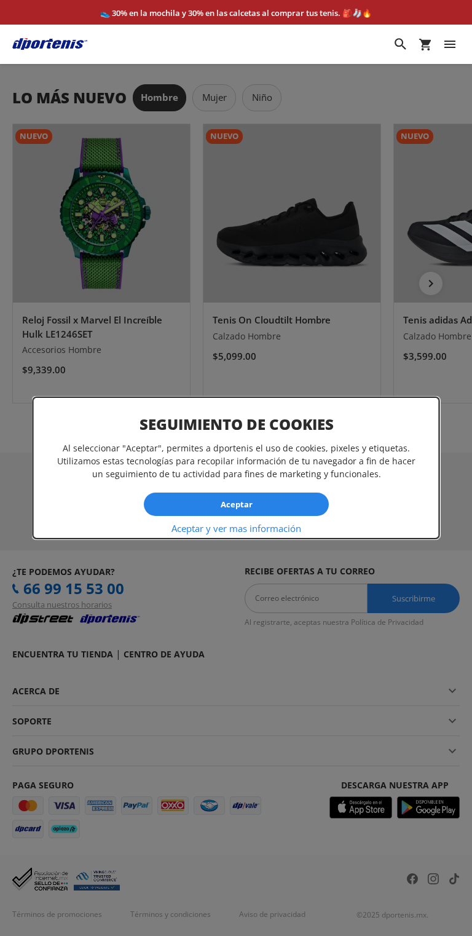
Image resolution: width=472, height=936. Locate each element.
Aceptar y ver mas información (236, 528)
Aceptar (236, 503)
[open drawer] (450, 44)
